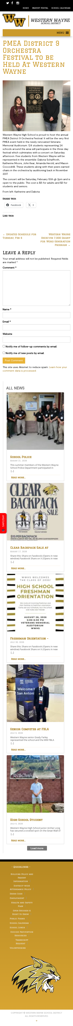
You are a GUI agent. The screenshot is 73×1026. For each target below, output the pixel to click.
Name (7, 309)
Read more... (18, 477)
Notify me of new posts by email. (25, 353)
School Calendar (60, 8)
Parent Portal (40, 8)
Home (26, 8)
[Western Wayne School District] (36, 20)
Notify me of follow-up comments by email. (31, 346)
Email (7, 321)
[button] (60, 32)
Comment (9, 267)
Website (7, 333)
